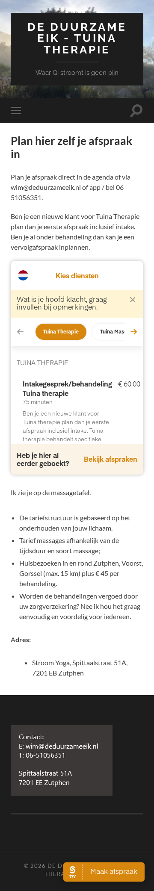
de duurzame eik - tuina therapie (77, 38)
